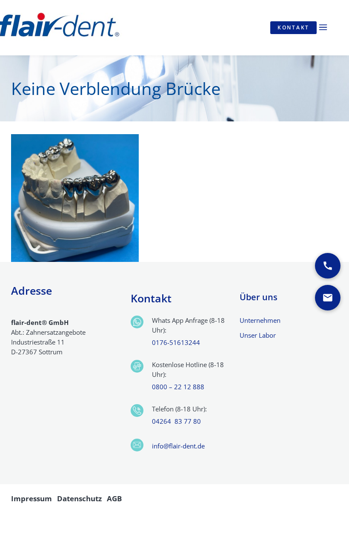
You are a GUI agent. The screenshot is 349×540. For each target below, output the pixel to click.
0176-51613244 (176, 342)
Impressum (31, 498)
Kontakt (293, 27)
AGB (114, 498)
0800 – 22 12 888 (178, 386)
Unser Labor (258, 335)
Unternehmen (260, 320)
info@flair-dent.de (178, 446)
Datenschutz (79, 498)
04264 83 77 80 (176, 421)
